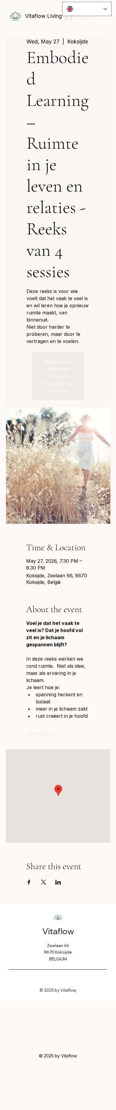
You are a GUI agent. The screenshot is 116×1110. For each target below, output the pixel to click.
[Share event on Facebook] (29, 882)
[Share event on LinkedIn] (58, 882)
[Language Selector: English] (87, 9)
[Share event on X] (43, 882)
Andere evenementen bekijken (58, 383)
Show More (39, 733)
